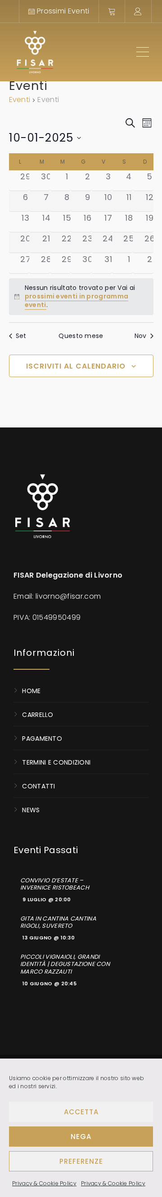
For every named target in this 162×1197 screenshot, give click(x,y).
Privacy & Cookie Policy (44, 1183)
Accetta (81, 1112)
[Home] (70, 52)
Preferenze (81, 1161)
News (31, 809)
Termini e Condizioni (56, 761)
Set (21, 336)
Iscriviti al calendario (76, 366)
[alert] (81, 296)
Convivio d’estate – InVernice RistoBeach (54, 884)
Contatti (38, 785)
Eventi (20, 100)
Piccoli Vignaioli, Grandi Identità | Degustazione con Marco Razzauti (65, 964)
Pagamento (42, 738)
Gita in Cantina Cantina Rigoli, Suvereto (58, 922)
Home (31, 690)
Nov (141, 336)
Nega (81, 1136)
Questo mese (80, 336)
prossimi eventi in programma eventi (76, 300)
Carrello (37, 714)
